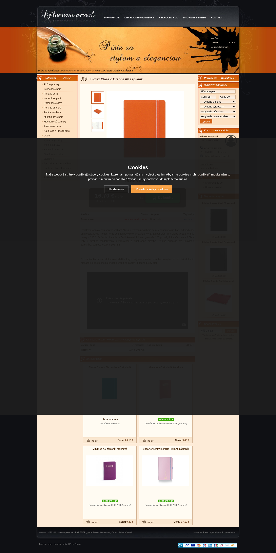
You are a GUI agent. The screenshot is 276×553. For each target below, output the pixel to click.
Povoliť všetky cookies (152, 189)
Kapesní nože (60, 544)
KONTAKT (216, 17)
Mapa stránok (201, 532)
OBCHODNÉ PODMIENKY (139, 17)
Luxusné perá (66, 70)
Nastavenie (116, 189)
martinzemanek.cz (227, 532)
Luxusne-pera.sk (64, 532)
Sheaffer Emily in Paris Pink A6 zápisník (166, 449)
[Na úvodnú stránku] (68, 17)
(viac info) (182, 423)
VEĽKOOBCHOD (168, 17)
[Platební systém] (207, 546)
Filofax (78, 70)
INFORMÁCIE (112, 17)
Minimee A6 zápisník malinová (110, 449)
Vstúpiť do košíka (219, 47)
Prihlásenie (210, 78)
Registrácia (228, 78)
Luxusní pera (45, 544)
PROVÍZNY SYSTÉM (194, 17)
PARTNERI (80, 532)
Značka (67, 78)
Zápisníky (89, 70)
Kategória (49, 78)
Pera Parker (75, 544)
